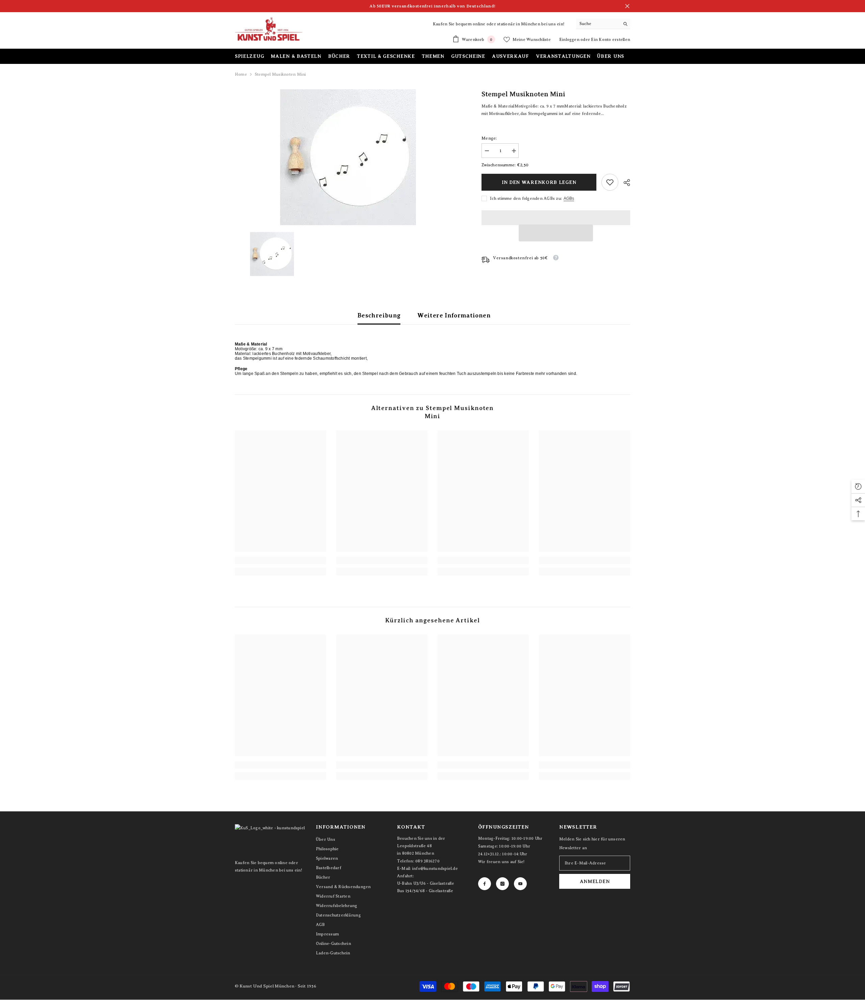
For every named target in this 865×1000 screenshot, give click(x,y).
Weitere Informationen (454, 315)
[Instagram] (502, 883)
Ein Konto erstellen (610, 39)
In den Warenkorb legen (539, 182)
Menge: (489, 138)
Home (241, 74)
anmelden (595, 881)
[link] (609, 182)
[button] (556, 232)
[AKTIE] (624, 182)
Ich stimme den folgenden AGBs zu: (526, 198)
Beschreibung (378, 315)
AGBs (569, 198)
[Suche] (603, 24)
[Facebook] (484, 883)
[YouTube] (520, 883)
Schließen (627, 6)
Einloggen (569, 39)
